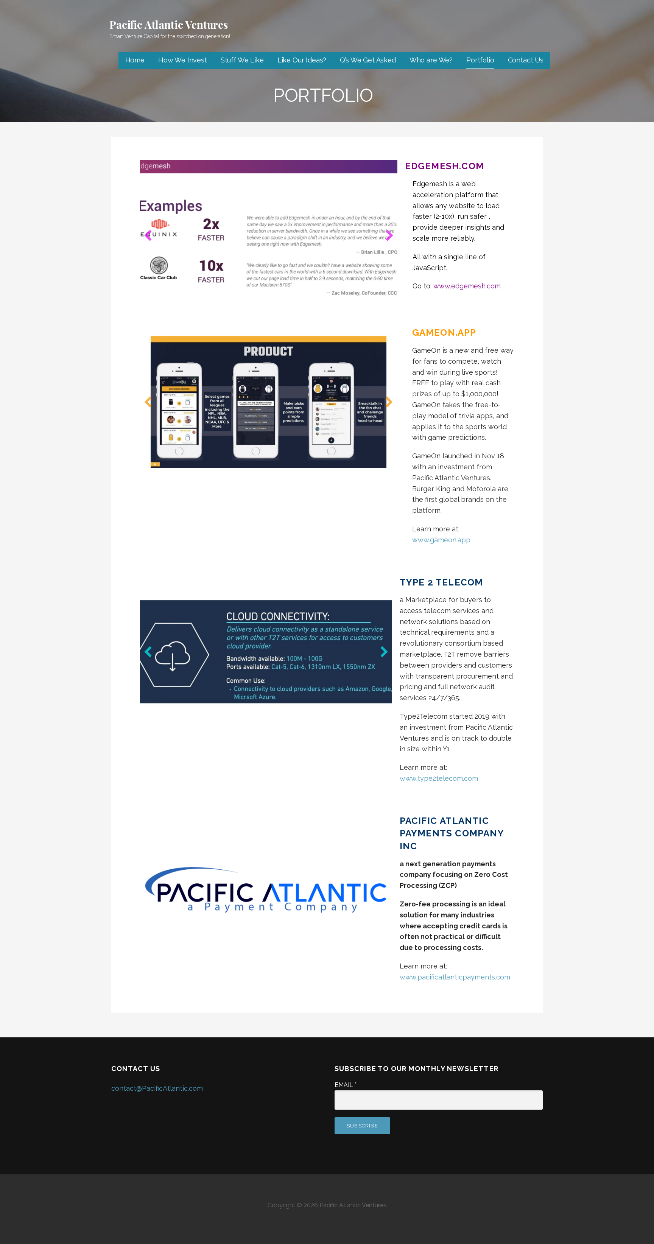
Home (135, 60)
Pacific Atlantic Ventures (168, 24)
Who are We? (431, 60)
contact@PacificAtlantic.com (157, 1088)
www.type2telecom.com (439, 778)
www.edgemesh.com (467, 286)
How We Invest (182, 60)
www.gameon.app (441, 540)
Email (346, 1084)
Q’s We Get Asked (368, 60)
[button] (148, 235)
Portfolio (480, 60)
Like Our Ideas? (302, 60)
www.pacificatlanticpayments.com (455, 977)
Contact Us (525, 60)
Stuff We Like (242, 60)
